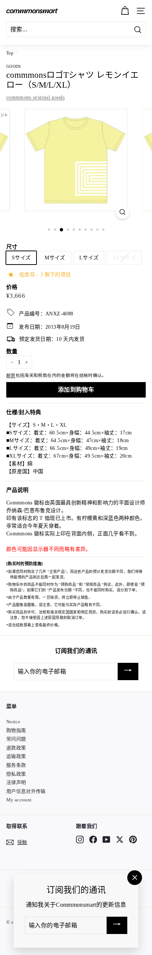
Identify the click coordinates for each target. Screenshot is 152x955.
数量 (12, 351)
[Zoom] (122, 212)
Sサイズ (21, 257)
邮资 (10, 375)
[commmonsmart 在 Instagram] (80, 840)
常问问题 (16, 739)
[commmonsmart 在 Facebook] (93, 840)
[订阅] (128, 671)
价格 (12, 287)
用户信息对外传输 (26, 791)
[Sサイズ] (22, 267)
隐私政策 (16, 774)
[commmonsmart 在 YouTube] (106, 840)
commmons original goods (35, 97)
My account (19, 799)
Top (9, 53)
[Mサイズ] (56, 267)
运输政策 (16, 756)
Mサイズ (55, 257)
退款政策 (16, 748)
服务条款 (16, 765)
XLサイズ (124, 257)
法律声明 (16, 782)
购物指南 (16, 730)
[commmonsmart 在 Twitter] (120, 840)
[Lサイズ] (90, 267)
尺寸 (12, 247)
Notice (13, 721)
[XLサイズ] (125, 267)
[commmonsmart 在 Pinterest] (133, 840)
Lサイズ (89, 257)
